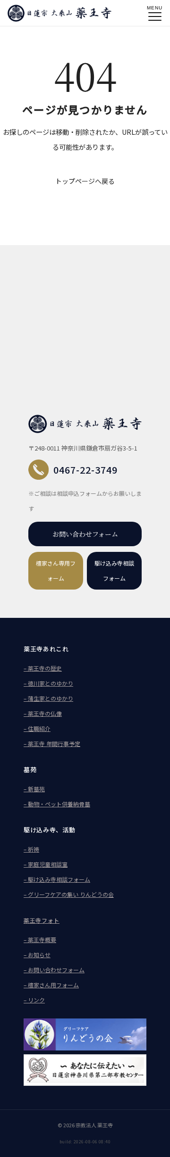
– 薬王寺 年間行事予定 (52, 743)
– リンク (34, 1000)
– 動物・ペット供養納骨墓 (57, 804)
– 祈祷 (31, 849)
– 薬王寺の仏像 (43, 713)
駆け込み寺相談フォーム (114, 570)
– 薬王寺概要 (40, 939)
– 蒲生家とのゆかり (48, 698)
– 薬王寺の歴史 (43, 668)
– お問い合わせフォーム (54, 970)
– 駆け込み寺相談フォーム (57, 879)
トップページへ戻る (85, 181)
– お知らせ (37, 955)
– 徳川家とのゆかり (48, 683)
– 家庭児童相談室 (46, 864)
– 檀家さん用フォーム (51, 985)
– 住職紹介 (37, 728)
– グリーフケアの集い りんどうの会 (69, 894)
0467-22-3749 (85, 469)
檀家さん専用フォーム (56, 570)
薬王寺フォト (42, 920)
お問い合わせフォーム (85, 534)
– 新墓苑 (34, 789)
